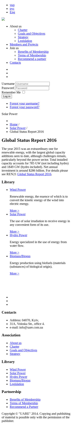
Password (8, 88)
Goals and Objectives (31, 33)
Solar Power (18, 214)
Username (8, 83)
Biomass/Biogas (20, 256)
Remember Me (11, 92)
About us (15, 343)
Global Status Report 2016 (34, 174)
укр (12, 5)
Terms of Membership (32, 55)
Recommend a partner (32, 59)
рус (12, 8)
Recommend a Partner (24, 406)
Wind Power (18, 189)
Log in (6, 96)
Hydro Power (18, 235)
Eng (12, 12)
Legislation (25, 40)
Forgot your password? (24, 107)
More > (14, 210)
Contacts (15, 62)
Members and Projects (24, 44)
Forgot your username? (24, 103)
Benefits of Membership (33, 51)
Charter (22, 30)
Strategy (23, 37)
